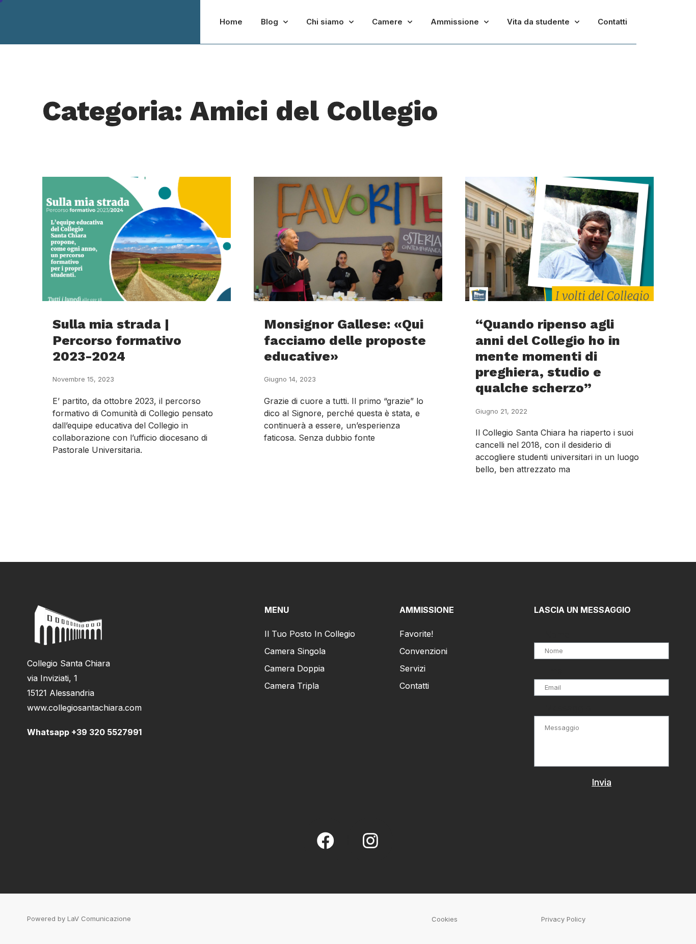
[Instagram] (370, 840)
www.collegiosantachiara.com (84, 708)
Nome (557, 634)
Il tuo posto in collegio (309, 634)
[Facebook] (325, 840)
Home (231, 21)
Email (555, 671)
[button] (445, 919)
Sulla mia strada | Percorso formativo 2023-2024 (116, 339)
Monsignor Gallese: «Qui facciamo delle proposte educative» (345, 339)
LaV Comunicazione (99, 918)
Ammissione (455, 21)
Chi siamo (325, 21)
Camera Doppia (294, 668)
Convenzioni (423, 651)
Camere (387, 21)
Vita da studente (538, 21)
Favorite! (416, 634)
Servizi (412, 668)
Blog (269, 21)
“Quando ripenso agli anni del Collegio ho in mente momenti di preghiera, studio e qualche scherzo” (547, 355)
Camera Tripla (291, 686)
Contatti (612, 21)
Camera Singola (295, 651)
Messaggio (567, 708)
